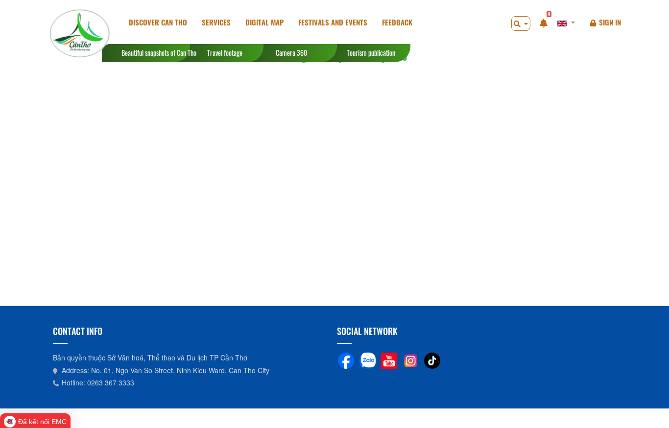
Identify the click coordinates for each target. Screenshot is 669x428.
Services (216, 22)
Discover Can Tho (158, 22)
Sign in (610, 22)
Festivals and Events (332, 22)
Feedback (397, 22)
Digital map (264, 22)
